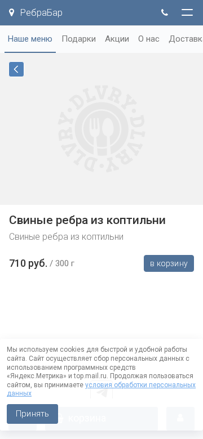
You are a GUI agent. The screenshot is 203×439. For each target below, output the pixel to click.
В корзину (169, 263)
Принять (32, 414)
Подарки (78, 39)
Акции (117, 39)
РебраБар (40, 12)
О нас (149, 39)
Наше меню (30, 39)
